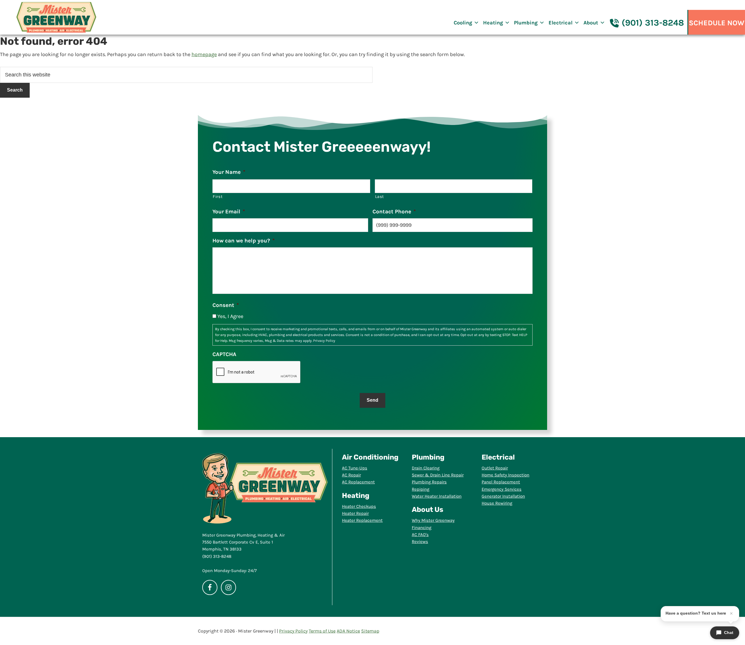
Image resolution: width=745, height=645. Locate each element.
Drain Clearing (425, 468)
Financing (421, 527)
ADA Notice (348, 631)
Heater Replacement (362, 520)
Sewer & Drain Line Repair (438, 475)
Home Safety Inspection (505, 475)
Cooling (463, 22)
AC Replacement (358, 482)
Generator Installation (503, 496)
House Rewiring (497, 503)
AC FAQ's (420, 534)
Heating (493, 22)
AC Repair (351, 475)
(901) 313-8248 (653, 22)
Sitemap (370, 631)
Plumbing (526, 22)
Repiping (420, 489)
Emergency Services (502, 489)
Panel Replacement (501, 482)
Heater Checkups (359, 506)
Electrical (560, 22)
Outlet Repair (495, 468)
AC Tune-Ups (354, 468)
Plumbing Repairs (429, 482)
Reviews (420, 541)
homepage (204, 54)
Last (379, 196)
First (218, 196)
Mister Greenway (56, 17)
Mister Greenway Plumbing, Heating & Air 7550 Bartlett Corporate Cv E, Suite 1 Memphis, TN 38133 (243, 542)
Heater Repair (355, 513)
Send (372, 400)
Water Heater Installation (437, 496)
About (590, 22)
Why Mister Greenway (433, 520)
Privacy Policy (324, 341)
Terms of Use (322, 631)
